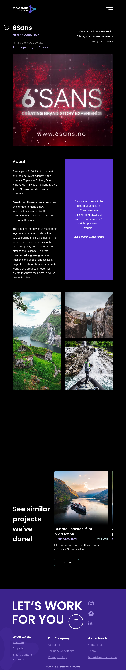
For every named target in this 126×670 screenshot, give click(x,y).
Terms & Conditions (61, 651)
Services (18, 642)
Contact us (95, 644)
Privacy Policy (57, 657)
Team (92, 651)
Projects (18, 648)
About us (54, 644)
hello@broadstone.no (102, 657)
